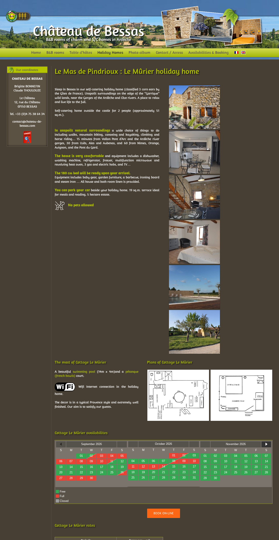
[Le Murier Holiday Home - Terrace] (194, 87)
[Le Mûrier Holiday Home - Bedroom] (194, 222)
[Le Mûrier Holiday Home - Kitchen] (194, 132)
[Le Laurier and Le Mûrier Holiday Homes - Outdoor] (194, 312)
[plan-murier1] (178, 371)
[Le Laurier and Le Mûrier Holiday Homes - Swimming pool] (194, 267)
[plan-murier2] (241, 371)
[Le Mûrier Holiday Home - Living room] (194, 177)
